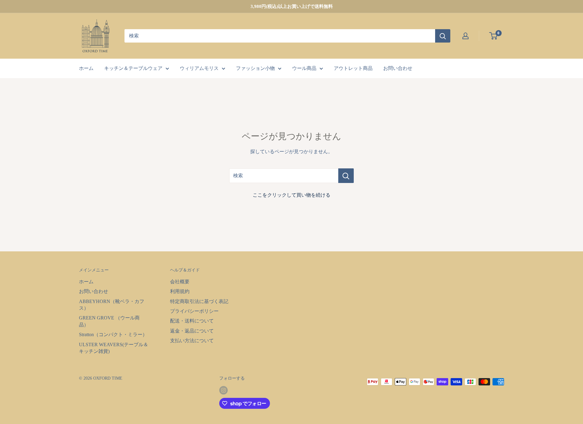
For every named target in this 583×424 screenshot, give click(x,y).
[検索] (442, 36)
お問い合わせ (397, 68)
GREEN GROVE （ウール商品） (109, 321)
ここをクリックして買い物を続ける (291, 195)
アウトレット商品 (353, 68)
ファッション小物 (255, 68)
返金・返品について (192, 330)
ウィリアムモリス (199, 68)
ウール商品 (304, 68)
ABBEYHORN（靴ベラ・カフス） (111, 305)
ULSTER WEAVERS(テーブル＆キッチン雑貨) (113, 348)
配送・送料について (192, 320)
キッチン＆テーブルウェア (133, 68)
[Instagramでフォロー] (223, 390)
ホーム (86, 68)
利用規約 (179, 291)
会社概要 (179, 281)
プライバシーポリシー (194, 311)
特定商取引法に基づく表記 (199, 301)
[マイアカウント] (465, 36)
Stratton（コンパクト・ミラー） (113, 334)
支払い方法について (192, 340)
